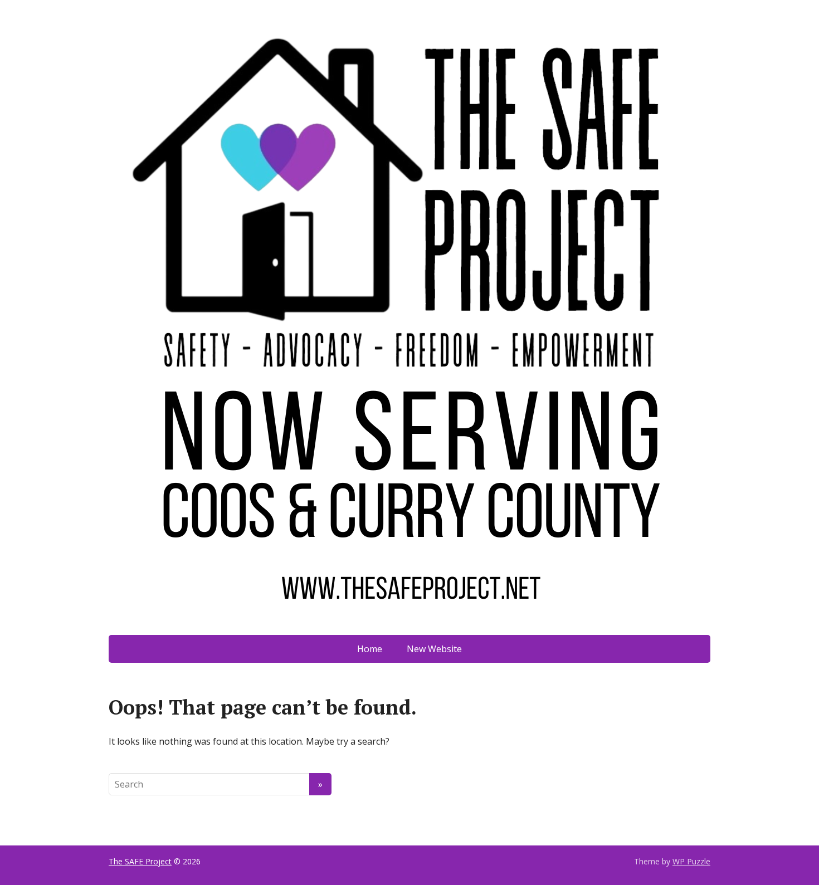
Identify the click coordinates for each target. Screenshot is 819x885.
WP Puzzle (691, 861)
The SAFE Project (140, 861)
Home (369, 649)
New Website (434, 649)
